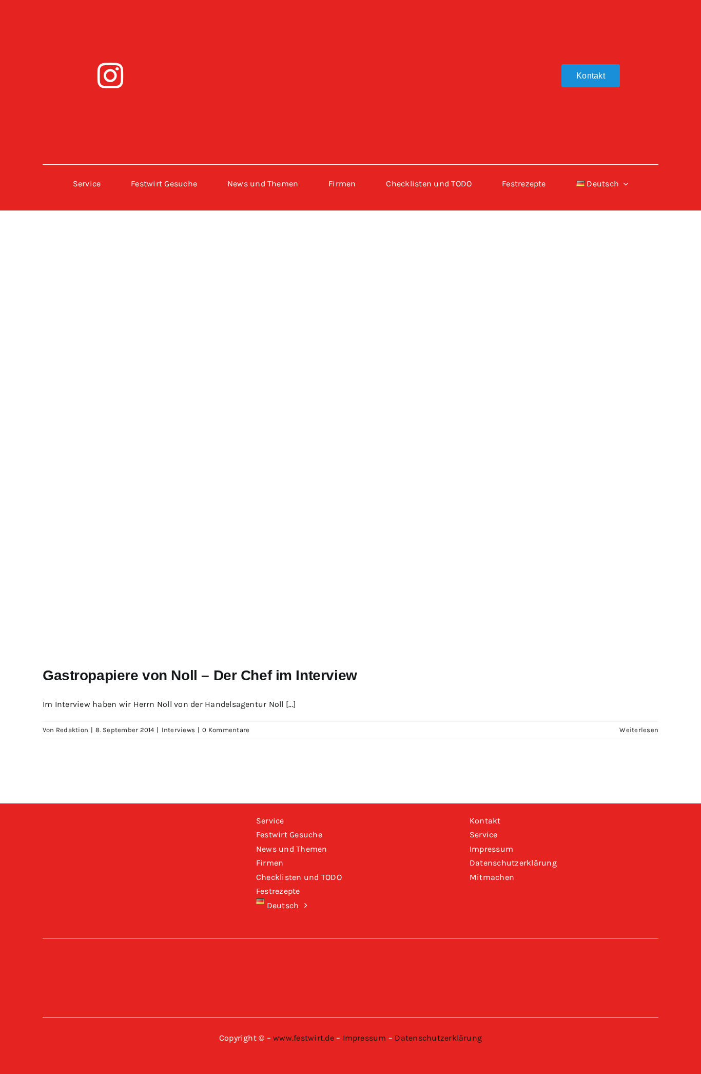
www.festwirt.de (303, 1038)
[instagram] (110, 75)
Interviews (178, 730)
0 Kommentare (225, 730)
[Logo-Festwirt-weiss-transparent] (350, 14)
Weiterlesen (638, 730)
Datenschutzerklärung (438, 1038)
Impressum (364, 1038)
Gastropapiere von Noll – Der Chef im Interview (200, 675)
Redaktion (72, 730)
